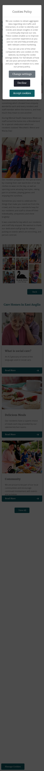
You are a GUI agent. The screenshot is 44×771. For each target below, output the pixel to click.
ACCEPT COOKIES (22, 93)
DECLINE (22, 83)
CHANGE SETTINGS (22, 74)
